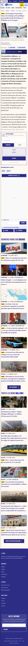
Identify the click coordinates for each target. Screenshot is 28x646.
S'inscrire (5, 629)
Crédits (19, 145)
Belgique (3, 8)
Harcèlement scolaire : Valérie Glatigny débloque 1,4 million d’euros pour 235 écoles (11, 414)
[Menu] (2, 5)
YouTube (3, 605)
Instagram (3, 603)
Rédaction (7, 43)
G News (6, 230)
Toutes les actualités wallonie (13, 541)
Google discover (22, 47)
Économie (3, 576)
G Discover (20, 230)
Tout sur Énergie (13, 387)
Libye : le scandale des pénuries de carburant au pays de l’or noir (14, 259)
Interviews (15, 1)
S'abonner (23, 223)
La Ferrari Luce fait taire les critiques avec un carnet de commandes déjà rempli (12, 354)
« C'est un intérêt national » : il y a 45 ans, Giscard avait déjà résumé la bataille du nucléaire (14, 330)
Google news (12, 47)
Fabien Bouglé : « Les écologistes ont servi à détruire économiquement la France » (13, 282)
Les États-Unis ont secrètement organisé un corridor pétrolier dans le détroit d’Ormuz (12, 306)
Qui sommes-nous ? (5, 585)
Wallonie (13, 10)
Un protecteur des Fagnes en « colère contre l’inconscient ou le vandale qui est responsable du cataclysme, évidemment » (14, 508)
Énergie (3, 171)
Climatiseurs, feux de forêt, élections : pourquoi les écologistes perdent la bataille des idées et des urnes (13, 379)
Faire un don (4, 1)
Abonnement (8, 145)
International (18, 8)
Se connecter (17, 162)
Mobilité (8, 171)
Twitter (2, 600)
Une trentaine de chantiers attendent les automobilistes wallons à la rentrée (14, 484)
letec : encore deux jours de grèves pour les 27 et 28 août (12, 461)
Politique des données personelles (11, 640)
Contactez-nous (4, 587)
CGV (20, 640)
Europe (12, 8)
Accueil (2, 10)
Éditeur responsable (5, 590)
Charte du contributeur (14, 643)
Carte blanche (21, 1)
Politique (8, 8)
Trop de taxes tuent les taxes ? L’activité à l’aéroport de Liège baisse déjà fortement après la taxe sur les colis (14, 532)
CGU (23, 640)
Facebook (3, 598)
